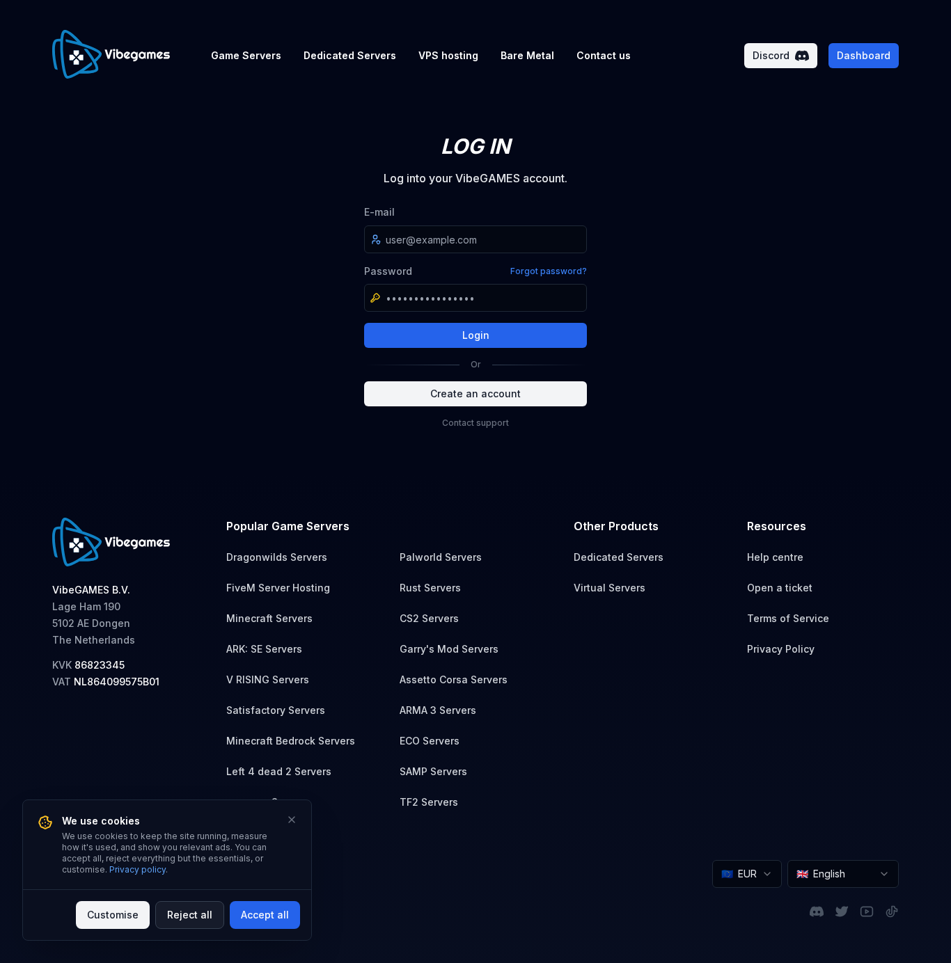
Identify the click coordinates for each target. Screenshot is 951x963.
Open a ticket (779, 588)
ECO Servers (429, 741)
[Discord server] (817, 911)
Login (475, 335)
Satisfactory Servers (275, 710)
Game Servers (246, 55)
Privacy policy (137, 869)
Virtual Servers (609, 588)
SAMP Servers (433, 771)
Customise (113, 915)
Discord (771, 55)
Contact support (475, 422)
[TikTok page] (892, 911)
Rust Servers (430, 588)
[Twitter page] (842, 911)
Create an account (475, 393)
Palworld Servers (441, 557)
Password (388, 271)
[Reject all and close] (291, 819)
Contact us (603, 55)
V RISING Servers (267, 679)
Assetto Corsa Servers (454, 679)
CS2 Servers (429, 618)
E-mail (379, 212)
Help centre (775, 557)
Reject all (189, 915)
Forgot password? (548, 271)
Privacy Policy (781, 649)
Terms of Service (788, 618)
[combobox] (747, 874)
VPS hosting (448, 55)
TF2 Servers (429, 802)
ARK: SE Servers (264, 649)
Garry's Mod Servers (449, 649)
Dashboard (863, 55)
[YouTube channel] (867, 911)
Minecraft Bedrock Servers (290, 741)
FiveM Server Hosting (278, 588)
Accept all (265, 915)
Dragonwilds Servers (276, 557)
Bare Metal (527, 55)
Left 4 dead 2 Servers (278, 771)
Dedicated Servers (350, 55)
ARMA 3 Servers (438, 710)
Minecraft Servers (269, 618)
